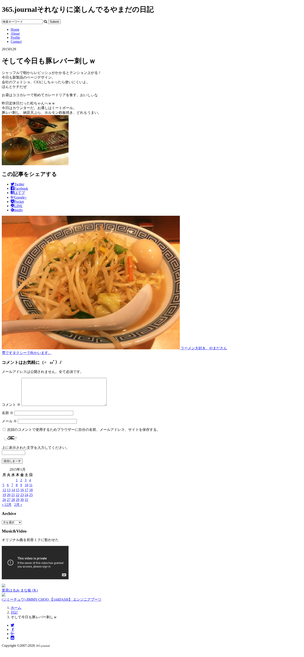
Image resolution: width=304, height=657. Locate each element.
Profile (15, 37)
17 (26, 490)
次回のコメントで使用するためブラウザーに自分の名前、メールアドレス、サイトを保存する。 (83, 429)
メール (9, 421)
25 (31, 495)
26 (4, 500)
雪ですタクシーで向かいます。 (27, 353)
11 (30, 485)
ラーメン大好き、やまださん (203, 348)
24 (26, 495)
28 (13, 500)
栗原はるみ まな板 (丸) (20, 590)
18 (31, 490)
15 (17, 490)
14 (13, 490)
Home (15, 29)
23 (22, 495)
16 (22, 490)
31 (26, 500)
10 (26, 485)
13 (8, 490)
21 (13, 495)
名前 (7, 413)
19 (4, 495)
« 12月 (7, 504)
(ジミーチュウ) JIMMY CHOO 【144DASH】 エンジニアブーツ (51, 599)
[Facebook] (12, 629)
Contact (16, 41)
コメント (11, 405)
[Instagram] (12, 638)
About (15, 33)
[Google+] (12, 634)
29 (17, 500)
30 (22, 500)
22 (17, 495)
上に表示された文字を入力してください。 (35, 448)
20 (8, 495)
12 (4, 490)
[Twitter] (12, 625)
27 (8, 500)
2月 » (18, 504)
